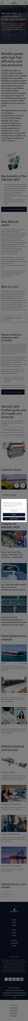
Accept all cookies (14, 518)
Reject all (14, 514)
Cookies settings (14, 510)
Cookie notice (13, 506)
